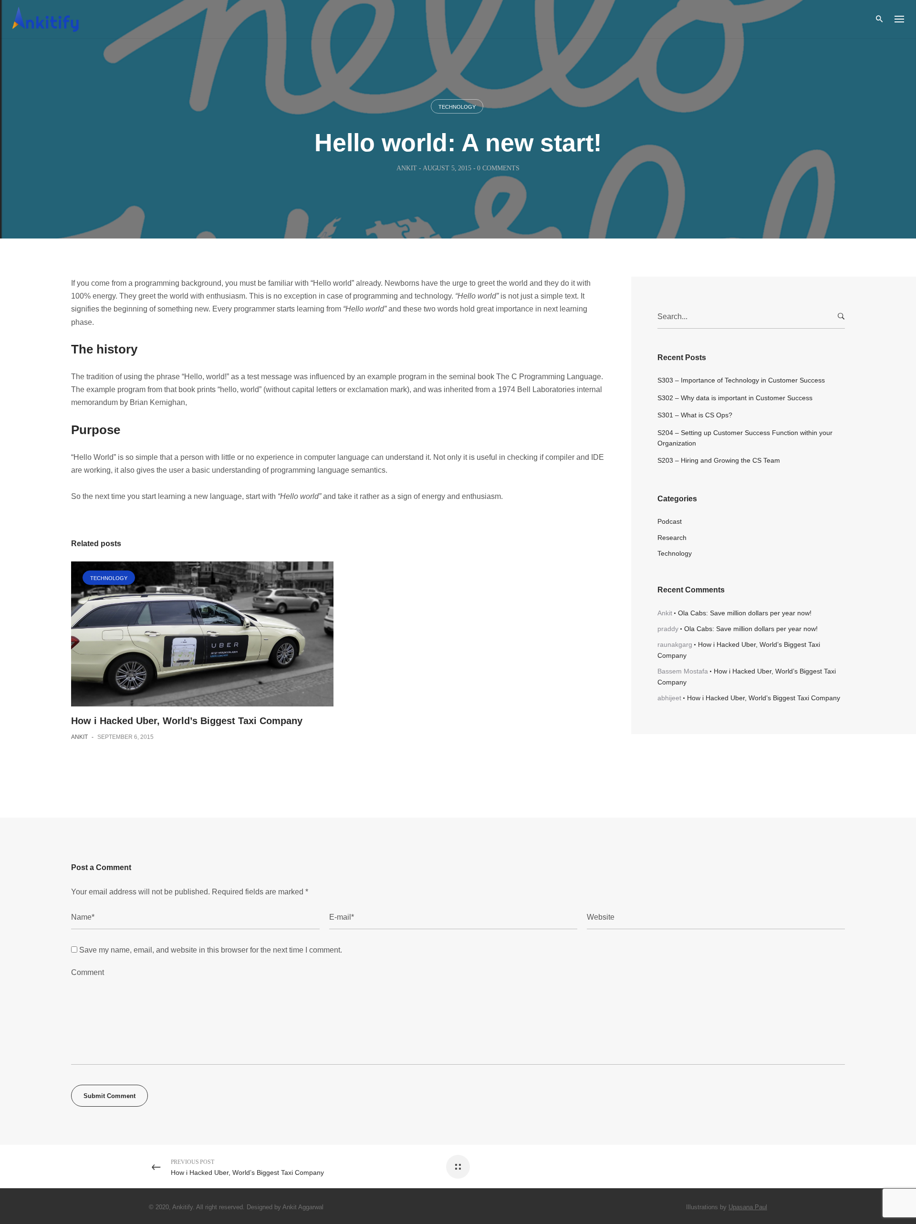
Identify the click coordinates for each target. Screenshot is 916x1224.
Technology (457, 107)
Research (672, 537)
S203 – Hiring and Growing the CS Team (718, 460)
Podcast (669, 521)
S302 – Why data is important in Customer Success (734, 398)
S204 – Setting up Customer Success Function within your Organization (745, 438)
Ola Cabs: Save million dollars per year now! (745, 613)
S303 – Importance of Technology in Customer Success (741, 380)
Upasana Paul (748, 1207)
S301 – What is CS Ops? (694, 415)
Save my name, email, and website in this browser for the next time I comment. (210, 950)
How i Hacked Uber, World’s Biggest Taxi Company (186, 721)
